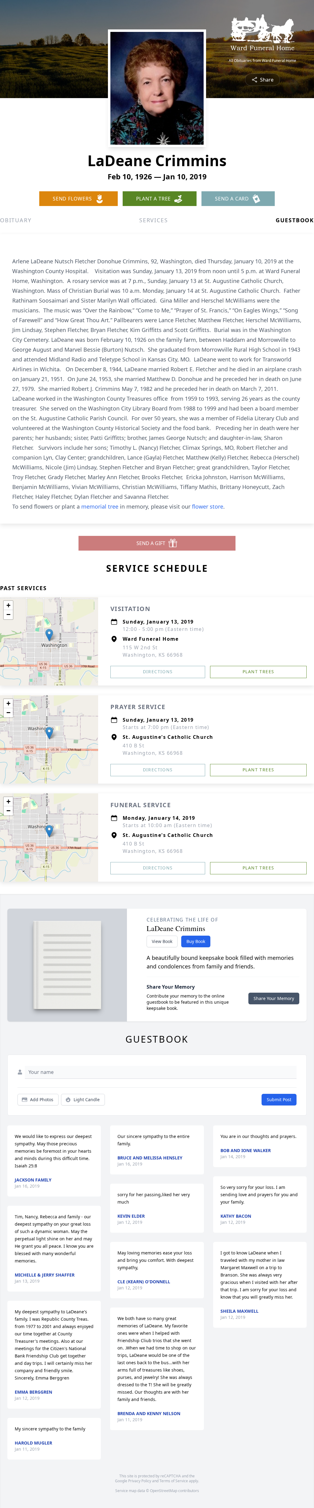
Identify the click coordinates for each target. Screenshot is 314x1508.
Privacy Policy (139, 1480)
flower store (207, 506)
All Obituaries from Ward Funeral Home (262, 60)
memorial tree (99, 506)
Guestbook (295, 220)
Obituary (15, 220)
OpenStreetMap (163, 1490)
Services (153, 220)
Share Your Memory (274, 998)
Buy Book (195, 941)
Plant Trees (258, 671)
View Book (162, 941)
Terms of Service (173, 1480)
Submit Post (279, 1099)
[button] (49, 635)
